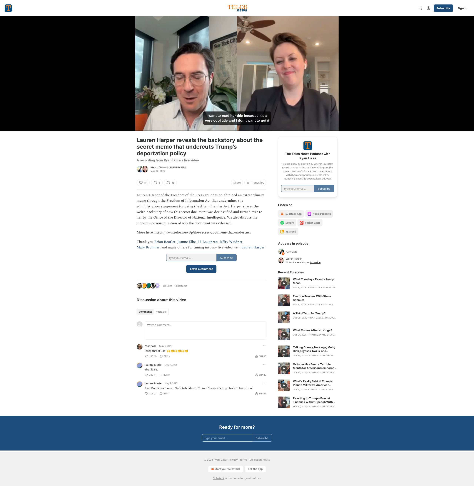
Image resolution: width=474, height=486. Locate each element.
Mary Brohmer (148, 247)
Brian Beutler (165, 242)
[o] (284, 283)
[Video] (127, 69)
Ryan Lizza (157, 167)
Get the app (255, 469)
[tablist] (153, 311)
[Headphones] (127, 77)
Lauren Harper (177, 167)
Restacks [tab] (161, 311)
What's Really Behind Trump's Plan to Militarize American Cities (313, 383)
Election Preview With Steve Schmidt (312, 298)
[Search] (420, 8)
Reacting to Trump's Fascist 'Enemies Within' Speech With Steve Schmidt (313, 400)
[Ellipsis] (264, 346)
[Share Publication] (428, 8)
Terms (243, 459)
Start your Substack (227, 469)
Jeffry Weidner (231, 242)
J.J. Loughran (208, 242)
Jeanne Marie (153, 364)
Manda (149, 346)
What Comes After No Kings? (312, 330)
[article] (308, 283)
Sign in (462, 8)
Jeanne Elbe (186, 242)
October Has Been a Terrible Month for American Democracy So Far (314, 366)
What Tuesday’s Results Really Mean (313, 281)
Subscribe (443, 8)
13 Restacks (180, 285)
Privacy (233, 459)
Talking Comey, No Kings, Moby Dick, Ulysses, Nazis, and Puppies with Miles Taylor (314, 349)
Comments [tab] (145, 311)
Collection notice (260, 459)
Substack (218, 478)
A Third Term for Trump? (309, 313)
